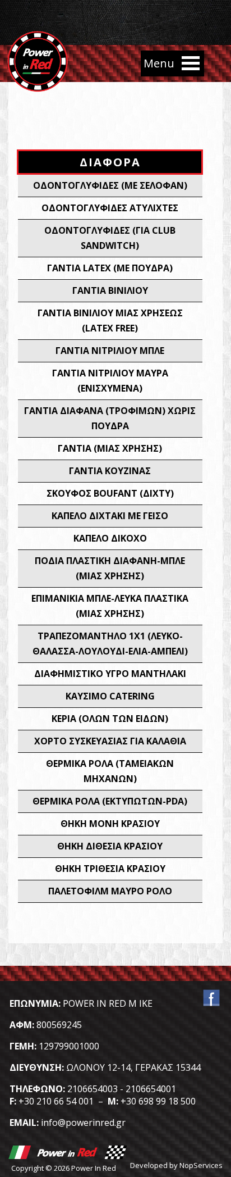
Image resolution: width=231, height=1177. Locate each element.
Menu (190, 63)
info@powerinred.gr (83, 1122)
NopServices (201, 1165)
